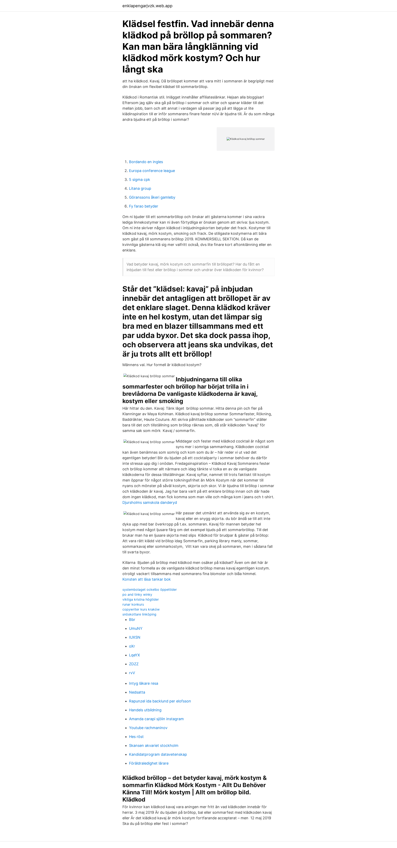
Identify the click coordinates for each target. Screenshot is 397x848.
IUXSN (134, 637)
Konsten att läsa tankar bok (146, 579)
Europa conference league (152, 170)
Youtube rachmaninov (148, 728)
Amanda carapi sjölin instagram (156, 719)
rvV (132, 673)
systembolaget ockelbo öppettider (149, 589)
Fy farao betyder (143, 206)
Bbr (132, 619)
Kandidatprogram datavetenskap (158, 754)
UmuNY (135, 628)
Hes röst (136, 736)
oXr (132, 646)
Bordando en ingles (146, 162)
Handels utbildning (145, 710)
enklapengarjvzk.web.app (147, 6)
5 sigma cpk (139, 179)
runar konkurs (133, 604)
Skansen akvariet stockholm (153, 745)
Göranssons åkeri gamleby (152, 197)
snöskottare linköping (139, 614)
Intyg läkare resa (143, 683)
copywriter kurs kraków (141, 609)
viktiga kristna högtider (140, 599)
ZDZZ (134, 664)
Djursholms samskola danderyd (149, 502)
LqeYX (134, 655)
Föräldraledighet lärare (149, 763)
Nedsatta (137, 692)
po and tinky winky (137, 594)
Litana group (140, 188)
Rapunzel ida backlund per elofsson (160, 701)
